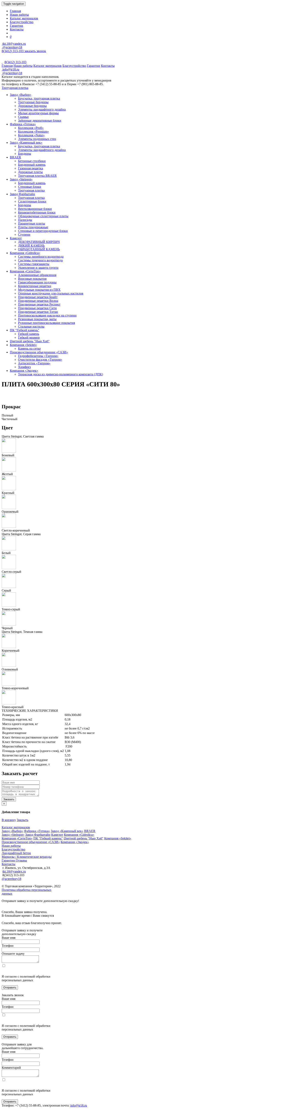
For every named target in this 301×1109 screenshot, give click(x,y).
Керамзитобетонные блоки (36, 212)
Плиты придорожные (33, 227)
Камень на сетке (29, 348)
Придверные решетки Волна (38, 300)
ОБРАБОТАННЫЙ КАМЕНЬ (39, 249)
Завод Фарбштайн (22, 194)
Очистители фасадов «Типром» (40, 359)
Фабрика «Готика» (23, 124)
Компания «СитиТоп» (25, 271)
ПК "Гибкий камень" (24, 330)
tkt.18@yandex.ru (14, 871)
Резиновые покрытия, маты (37, 319)
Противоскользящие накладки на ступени (47, 315)
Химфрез (24, 367)
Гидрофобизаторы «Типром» (38, 356)
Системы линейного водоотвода (40, 256)
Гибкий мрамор (29, 337)
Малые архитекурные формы (38, 113)
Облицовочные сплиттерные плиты (43, 216)
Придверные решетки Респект (39, 304)
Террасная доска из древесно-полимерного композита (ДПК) (60, 374)
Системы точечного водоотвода (40, 260)
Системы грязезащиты (33, 264)
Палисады (25, 220)
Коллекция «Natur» (31, 135)
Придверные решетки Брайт (38, 297)
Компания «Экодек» (24, 370)
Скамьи (23, 117)
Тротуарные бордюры (33, 102)
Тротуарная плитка (15, 88)
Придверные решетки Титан (38, 311)
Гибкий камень (28, 334)
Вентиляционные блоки (35, 208)
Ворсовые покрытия (32, 278)
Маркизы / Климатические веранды (27, 856)
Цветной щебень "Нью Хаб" (30, 341)
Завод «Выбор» (20, 94)
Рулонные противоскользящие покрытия (46, 323)
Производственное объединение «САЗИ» (39, 352)
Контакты (17, 29)
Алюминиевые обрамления (37, 275)
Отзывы (21, 860)
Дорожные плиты (30, 172)
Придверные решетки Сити (37, 308)
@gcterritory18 (12, 47)
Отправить (9, 987)
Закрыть (22, 820)
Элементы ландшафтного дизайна (42, 109)
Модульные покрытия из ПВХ (39, 289)
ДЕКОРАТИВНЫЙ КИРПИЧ (39, 242)
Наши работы (19, 14)
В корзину (9, 820)
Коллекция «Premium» (33, 131)
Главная (15, 11)
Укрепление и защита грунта (38, 267)
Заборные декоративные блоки (39, 120)
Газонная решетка (30, 168)
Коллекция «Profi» (31, 128)
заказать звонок (35, 51)
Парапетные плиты (31, 223)
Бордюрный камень (31, 164)
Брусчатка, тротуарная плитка (39, 98)
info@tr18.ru (78, 1105)
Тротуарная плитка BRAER (37, 175)
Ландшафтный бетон (16, 853)
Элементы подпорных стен (37, 139)
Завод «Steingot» (21, 179)
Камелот (16, 238)
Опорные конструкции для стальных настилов (50, 293)
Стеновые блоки (29, 186)
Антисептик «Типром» (34, 363)
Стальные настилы (31, 326)
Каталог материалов (24, 18)
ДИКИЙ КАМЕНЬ (31, 245)
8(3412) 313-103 (13, 51)
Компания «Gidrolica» (25, 253)
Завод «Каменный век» (26, 142)
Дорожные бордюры (32, 105)
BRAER (15, 157)
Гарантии (16, 25)
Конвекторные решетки (34, 286)
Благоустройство (21, 22)
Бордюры (24, 153)
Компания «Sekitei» (23, 345)
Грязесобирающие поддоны (37, 282)
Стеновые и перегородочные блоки (43, 231)
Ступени (24, 234)
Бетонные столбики (32, 161)
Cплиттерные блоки (32, 201)
